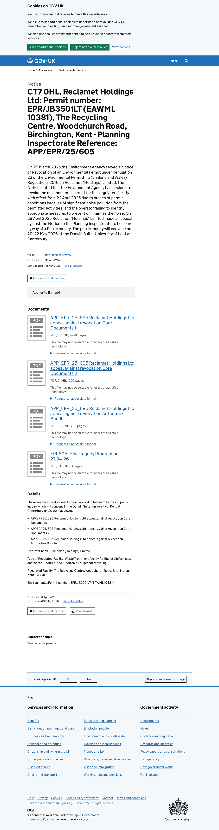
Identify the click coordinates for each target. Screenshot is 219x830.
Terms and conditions (131, 798)
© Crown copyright (178, 819)
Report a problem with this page (166, 679)
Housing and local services (102, 744)
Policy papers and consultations (162, 751)
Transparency (149, 759)
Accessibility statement (82, 798)
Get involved (149, 775)
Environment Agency (58, 254)
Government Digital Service (94, 803)
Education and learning (100, 721)
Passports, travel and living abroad (108, 759)
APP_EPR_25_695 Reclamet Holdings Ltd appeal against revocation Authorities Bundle (92, 413)
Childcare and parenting (44, 744)
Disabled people (38, 767)
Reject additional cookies (89, 47)
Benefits (33, 721)
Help (30, 798)
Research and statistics (156, 744)
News (144, 728)
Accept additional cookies (47, 47)
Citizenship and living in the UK (48, 751)
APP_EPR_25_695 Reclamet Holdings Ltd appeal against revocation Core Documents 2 (92, 368)
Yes (71, 679)
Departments (149, 721)
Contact (107, 798)
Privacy (42, 798)
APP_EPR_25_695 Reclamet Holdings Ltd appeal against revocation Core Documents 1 (92, 323)
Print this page (84, 611)
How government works (156, 767)
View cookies (121, 47)
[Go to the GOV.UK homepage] (41, 61)
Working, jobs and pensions (103, 775)
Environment (46, 70)
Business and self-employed (46, 736)
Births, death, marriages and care (50, 728)
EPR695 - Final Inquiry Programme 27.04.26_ (84, 456)
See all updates (73, 265)
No (92, 679)
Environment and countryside (104, 736)
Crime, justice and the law (45, 759)
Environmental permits (72, 70)
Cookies (56, 798)
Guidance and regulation (157, 736)
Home (31, 70)
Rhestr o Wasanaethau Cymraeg (49, 803)
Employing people (96, 728)
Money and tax (94, 751)
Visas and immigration (99, 767)
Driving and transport (42, 775)
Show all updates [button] (73, 601)
